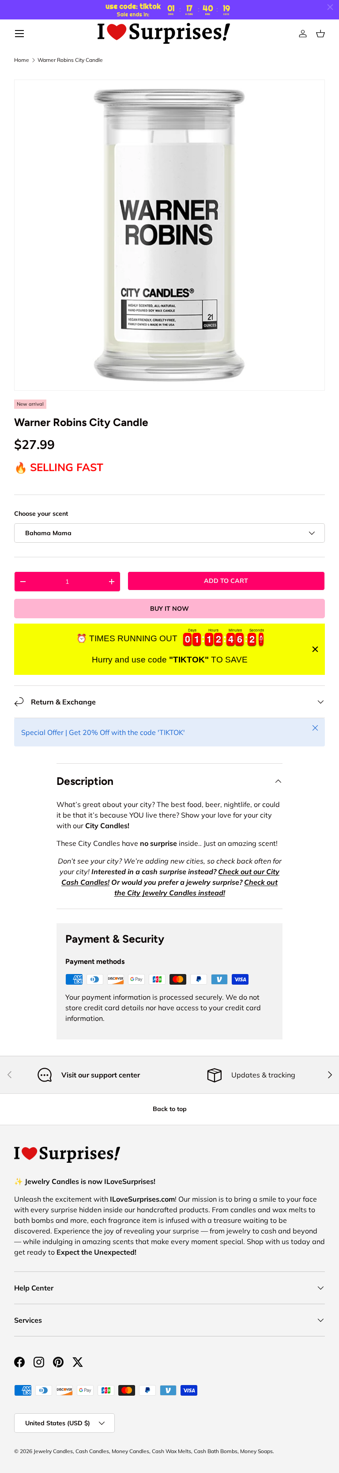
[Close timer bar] (330, 7)
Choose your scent (41, 514)
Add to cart (226, 581)
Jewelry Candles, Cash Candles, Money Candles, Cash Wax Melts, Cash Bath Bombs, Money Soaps (153, 1451)
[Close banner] (315, 649)
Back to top (170, 1109)
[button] (320, 33)
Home (21, 60)
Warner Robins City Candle (70, 60)
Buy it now (169, 609)
